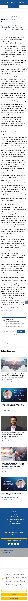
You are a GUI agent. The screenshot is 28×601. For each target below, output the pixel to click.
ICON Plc (8, 310)
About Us (10, 554)
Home (4, 554)
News (16, 554)
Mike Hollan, (7, 408)
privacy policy (7, 336)
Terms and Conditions (14, 523)
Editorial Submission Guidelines (14, 518)
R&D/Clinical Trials (6, 344)
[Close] (26, 571)
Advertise (14, 513)
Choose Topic (12, 6)
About (14, 511)
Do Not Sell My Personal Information (14, 519)
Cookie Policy (12, 587)
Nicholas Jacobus (8, 379)
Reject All (14, 594)
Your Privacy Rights (14, 525)
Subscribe (20, 331)
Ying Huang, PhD (14, 408)
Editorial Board (14, 516)
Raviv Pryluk (6, 438)
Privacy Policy (14, 521)
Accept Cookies (14, 598)
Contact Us (14, 514)
